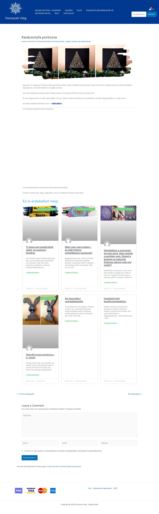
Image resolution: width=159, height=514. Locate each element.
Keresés (151, 14)
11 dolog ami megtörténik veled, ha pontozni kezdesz (39, 250)
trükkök (74, 41)
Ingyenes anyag (43, 13)
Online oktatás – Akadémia (48, 10)
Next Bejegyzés (135, 394)
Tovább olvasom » (32, 272)
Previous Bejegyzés (25, 394)
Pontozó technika (43, 41)
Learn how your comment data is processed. (64, 466)
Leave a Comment (28, 41)
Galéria (69, 10)
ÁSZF (115, 488)
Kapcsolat (69, 13)
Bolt (57, 13)
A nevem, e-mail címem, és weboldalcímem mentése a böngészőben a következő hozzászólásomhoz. (63, 451)
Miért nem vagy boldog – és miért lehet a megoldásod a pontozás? (78, 250)
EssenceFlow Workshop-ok (99, 10)
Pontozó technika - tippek (61, 41)
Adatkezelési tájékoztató (102, 488)
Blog (79, 10)
